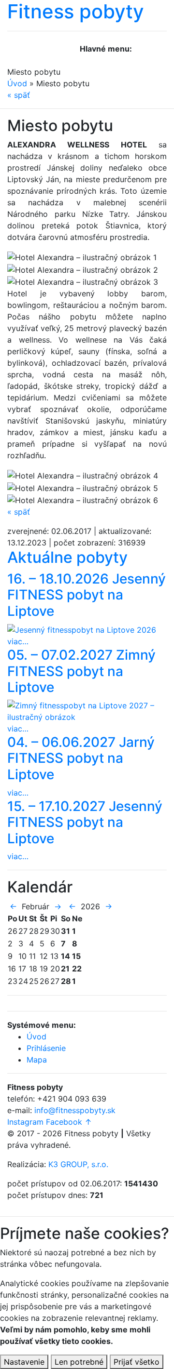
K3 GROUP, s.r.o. (78, 1164)
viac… (18, 641)
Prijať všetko (137, 1362)
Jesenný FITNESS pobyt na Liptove (86, 595)
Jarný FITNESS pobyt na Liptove (81, 758)
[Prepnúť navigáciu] (145, 52)
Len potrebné (79, 1362)
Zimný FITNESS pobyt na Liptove (81, 671)
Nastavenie (24, 1362)
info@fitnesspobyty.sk (75, 1110)
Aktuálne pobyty (67, 557)
